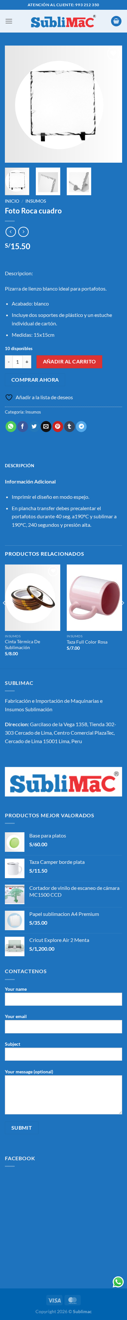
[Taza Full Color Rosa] (94, 598)
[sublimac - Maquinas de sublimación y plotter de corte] (63, 21)
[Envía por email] (46, 426)
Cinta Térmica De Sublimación (22, 644)
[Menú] (9, 21)
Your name (16, 989)
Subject (12, 1044)
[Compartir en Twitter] (34, 426)
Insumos (35, 201)
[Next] (112, 104)
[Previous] (15, 104)
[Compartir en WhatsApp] (11, 426)
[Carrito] (116, 21)
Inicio (12, 201)
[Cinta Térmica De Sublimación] (32, 598)
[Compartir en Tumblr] (69, 426)
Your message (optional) (29, 1071)
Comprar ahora (35, 380)
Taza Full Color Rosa (87, 642)
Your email (16, 1016)
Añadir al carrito (69, 361)
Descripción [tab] (19, 465)
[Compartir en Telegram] (81, 426)
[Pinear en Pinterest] (57, 426)
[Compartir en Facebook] (22, 426)
